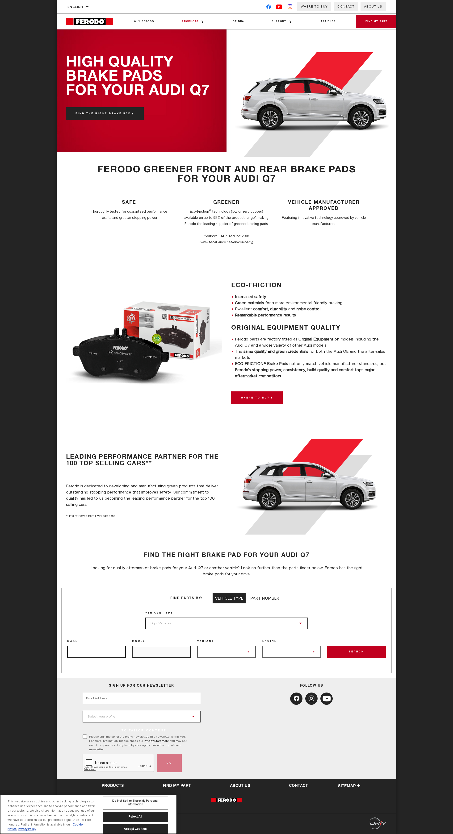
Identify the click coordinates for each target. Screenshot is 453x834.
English (75, 7)
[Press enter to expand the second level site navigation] (203, 21)
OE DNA (238, 21)
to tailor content (144, 730)
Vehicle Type (159, 613)
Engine (269, 641)
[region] (88, 814)
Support (279, 21)
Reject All (135, 816)
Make (72, 641)
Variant (205, 641)
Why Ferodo (144, 21)
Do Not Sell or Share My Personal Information (135, 802)
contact (298, 786)
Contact (346, 6)
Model (138, 641)
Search (356, 652)
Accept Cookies (135, 829)
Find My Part (376, 21)
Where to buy (314, 6)
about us (240, 786)
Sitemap (347, 786)
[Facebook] (268, 8)
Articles (328, 21)
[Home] (93, 21)
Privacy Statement (156, 741)
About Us (373, 6)
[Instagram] (290, 8)
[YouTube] (279, 8)
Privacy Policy (27, 829)
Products (190, 21)
